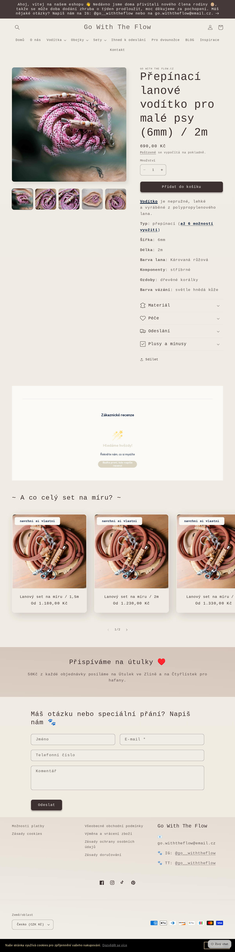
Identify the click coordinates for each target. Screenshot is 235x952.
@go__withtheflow (195, 853)
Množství (148, 160)
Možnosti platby (28, 826)
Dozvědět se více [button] (114, 945)
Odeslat (46, 805)
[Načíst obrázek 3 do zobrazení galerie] (69, 199)
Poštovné (148, 152)
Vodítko (149, 201)
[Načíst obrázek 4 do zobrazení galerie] (92, 199)
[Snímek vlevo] (108, 630)
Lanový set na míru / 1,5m (49, 597)
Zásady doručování (103, 855)
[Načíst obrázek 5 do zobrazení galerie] (115, 199)
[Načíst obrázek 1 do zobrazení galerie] (22, 199)
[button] (17, 27)
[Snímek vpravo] (127, 630)
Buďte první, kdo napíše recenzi (117, 464)
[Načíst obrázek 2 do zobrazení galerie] (45, 199)
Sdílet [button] (151, 359)
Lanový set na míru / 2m (131, 597)
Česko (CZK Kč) (30, 924)
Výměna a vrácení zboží (108, 834)
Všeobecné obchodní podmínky (114, 826)
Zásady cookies (27, 834)
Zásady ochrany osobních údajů (110, 844)
